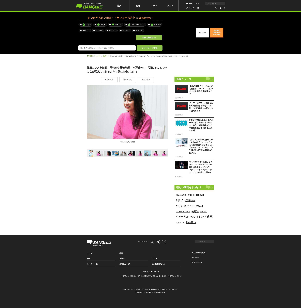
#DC (192, 217)
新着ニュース (194, 3)
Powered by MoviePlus (150, 271)
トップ (89, 253)
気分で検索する (149, 37)
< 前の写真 (109, 79)
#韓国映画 (190, 200)
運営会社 (195, 257)
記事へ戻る (127, 79)
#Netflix (191, 222)
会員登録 (216, 32)
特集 (119, 5)
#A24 (199, 205)
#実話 (195, 211)
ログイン (202, 33)
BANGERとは (158, 264)
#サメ (179, 200)
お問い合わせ (196, 262)
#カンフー (180, 223)
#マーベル (182, 216)
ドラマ (154, 5)
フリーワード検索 (149, 48)
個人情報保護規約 (198, 253)
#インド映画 (204, 216)
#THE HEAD (196, 195)
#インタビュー (185, 205)
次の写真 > (146, 79)
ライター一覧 (194, 8)
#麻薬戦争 (181, 195)
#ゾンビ (203, 212)
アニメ (170, 5)
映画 (138, 5)
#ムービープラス (183, 212)
